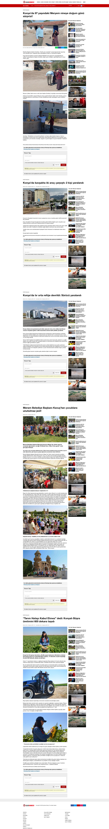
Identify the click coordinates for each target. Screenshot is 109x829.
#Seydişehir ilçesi (39, 235)
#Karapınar (27, 766)
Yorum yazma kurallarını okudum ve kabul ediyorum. (34, 162)
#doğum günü (55, 144)
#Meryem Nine (43, 144)
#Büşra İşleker (37, 766)
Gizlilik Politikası (68, 820)
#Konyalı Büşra (42, 766)
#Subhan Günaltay (29, 144)
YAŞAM (24, 821)
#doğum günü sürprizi (61, 144)
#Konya (24, 144)
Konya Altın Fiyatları (48, 812)
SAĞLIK (70, 2)
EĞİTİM (56, 2)
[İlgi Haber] (28, 3)
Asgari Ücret (46, 815)
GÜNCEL (38, 2)
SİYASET (53, 2)
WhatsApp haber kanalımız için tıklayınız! (32, 149)
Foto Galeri (67, 815)
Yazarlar (66, 813)
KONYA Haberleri (26, 179)
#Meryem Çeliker (49, 144)
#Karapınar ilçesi (32, 766)
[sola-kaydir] (29, 5)
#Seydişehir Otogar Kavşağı (54, 235)
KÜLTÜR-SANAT (65, 2)
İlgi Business (67, 812)
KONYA (42, 2)
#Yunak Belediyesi (35, 144)
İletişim (66, 818)
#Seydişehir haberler (45, 235)
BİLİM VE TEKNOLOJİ (77, 2)
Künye (66, 817)
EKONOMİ (46, 2)
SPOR (50, 2)
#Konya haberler (33, 235)
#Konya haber (28, 235)
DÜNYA (60, 2)
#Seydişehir (61, 235)
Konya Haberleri (47, 813)
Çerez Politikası (68, 821)
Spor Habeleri (47, 817)
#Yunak (40, 144)
